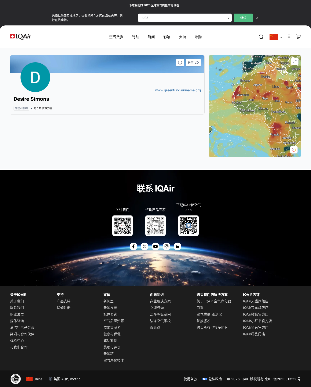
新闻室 (108, 301)
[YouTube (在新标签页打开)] (155, 246)
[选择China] (276, 37)
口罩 (200, 308)
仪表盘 (155, 327)
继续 (243, 18)
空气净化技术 (113, 360)
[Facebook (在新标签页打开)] (133, 246)
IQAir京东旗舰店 (255, 308)
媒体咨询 (17, 321)
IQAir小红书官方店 (257, 321)
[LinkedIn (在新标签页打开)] (177, 246)
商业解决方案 (160, 301)
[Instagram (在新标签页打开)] (166, 246)
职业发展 (17, 314)
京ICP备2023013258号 (283, 379)
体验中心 (17, 340)
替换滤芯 (204, 321)
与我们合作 (19, 347)
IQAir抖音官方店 (255, 327)
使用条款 (190, 379)
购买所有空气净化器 (212, 327)
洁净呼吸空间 (160, 314)
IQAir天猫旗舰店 (255, 301)
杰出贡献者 (112, 327)
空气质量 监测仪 (209, 314)
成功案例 (110, 340)
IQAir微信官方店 (255, 314)
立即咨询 (157, 308)
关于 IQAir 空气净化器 (214, 301)
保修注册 (64, 308)
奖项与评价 (112, 347)
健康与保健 (112, 334)
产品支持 (64, 301)
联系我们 (17, 308)
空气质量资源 (113, 321)
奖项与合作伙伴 (22, 334)
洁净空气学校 (160, 321)
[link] (261, 37)
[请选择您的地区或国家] (276, 37)
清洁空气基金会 (22, 327)
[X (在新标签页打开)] (144, 246)
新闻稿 (108, 354)
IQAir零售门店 (254, 334)
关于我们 (17, 301)
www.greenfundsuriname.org (178, 90)
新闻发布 (110, 308)
